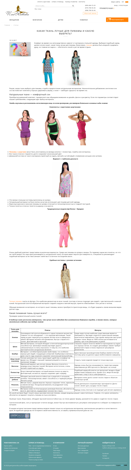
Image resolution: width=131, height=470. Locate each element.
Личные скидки (83, 453)
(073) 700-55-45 (90, 8)
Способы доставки (35, 448)
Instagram (105, 458)
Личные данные (83, 446)
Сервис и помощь (58, 1)
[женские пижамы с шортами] (53, 127)
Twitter (104, 456)
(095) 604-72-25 (90, 5)
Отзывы (56, 448)
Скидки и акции (9, 450)
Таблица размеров (71, 1)
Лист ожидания (83, 450)
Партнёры (56, 450)
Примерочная (107, 8)
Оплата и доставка (43, 1)
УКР (123, 1)
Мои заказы (82, 448)
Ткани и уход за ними (36, 459)
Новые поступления (11, 448)
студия (121, 465)
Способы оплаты (34, 450)
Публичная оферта (35, 457)
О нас (55, 446)
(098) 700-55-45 (90, 10)
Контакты (82, 1)
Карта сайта (8, 446)
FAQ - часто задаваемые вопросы (40, 446)
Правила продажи (35, 455)
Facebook (105, 453)
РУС (127, 2)
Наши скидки (57, 457)
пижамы (38, 88)
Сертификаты (58, 455)
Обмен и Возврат (34, 453)
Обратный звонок (90, 13)
